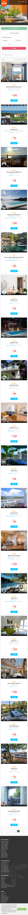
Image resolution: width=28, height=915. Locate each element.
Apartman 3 (14, 470)
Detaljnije (14, 100)
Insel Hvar (3, 879)
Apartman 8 (14, 768)
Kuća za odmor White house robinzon (14, 257)
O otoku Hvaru (3, 893)
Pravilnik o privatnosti (5, 897)
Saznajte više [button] (4, 913)
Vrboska (10, 771)
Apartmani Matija (14, 812)
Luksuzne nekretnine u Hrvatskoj (7, 886)
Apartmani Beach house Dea (14, 88)
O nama (2, 894)
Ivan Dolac (11, 132)
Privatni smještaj (4, 853)
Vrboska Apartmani (4, 866)
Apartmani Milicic (14, 471)
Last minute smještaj (4, 844)
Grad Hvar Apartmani (5, 862)
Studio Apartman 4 (14, 726)
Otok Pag (2, 882)
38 (2, 833)
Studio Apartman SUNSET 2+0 (14, 172)
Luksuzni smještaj (4, 845)
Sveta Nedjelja (11, 430)
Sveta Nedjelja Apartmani (5, 871)
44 (9, 833)
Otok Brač (3, 881)
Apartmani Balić (14, 301)
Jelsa (7, 345)
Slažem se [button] (22, 909)
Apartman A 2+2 (14, 427)
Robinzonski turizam (4, 849)
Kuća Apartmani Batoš (14, 386)
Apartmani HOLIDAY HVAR (14, 216)
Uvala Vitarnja (12, 345)
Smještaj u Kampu (4, 857)
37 (23, 831)
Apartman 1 (14, 640)
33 (13, 831)
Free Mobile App (4, 901)
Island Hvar (3, 877)
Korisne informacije (4, 898)
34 (15, 831)
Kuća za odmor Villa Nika (14, 683)
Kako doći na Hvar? (4, 899)
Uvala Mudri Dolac (12, 217)
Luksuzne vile (3, 850)
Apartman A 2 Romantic (14, 555)
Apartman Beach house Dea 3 (14, 87)
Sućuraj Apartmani (4, 867)
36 (20, 831)
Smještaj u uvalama (4, 847)
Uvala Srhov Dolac (12, 260)
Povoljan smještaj (4, 846)
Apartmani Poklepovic (14, 514)
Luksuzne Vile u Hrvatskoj (5, 885)
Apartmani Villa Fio (14, 173)
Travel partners (4, 887)
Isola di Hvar (3, 878)
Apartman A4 (14, 300)
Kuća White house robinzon (14, 258)
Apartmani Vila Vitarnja (14, 343)
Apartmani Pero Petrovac (14, 642)
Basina (6, 217)
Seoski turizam (3, 851)
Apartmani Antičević (14, 727)
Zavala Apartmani (4, 869)
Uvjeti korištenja (4, 895)
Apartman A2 (14, 129)
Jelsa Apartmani (4, 863)
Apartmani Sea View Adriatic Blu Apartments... (14, 130)
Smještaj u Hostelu (4, 855)
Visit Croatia (3, 902)
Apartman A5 (14, 513)
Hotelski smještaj (4, 854)
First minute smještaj (5, 842)
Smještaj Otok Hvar (4, 841)
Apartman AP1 (14, 342)
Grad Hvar (11, 90)
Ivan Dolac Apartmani (5, 870)
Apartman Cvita (14, 385)
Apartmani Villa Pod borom (14, 429)
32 (10, 831)
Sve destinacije (7, 37)
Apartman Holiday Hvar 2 (14, 214)
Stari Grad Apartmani (5, 865)
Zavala (10, 388)
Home (2, 23)
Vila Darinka (14, 770)
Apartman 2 (14, 598)
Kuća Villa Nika (14, 684)
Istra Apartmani (4, 883)
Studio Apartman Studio (14, 811)
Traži (14, 48)
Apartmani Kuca (14, 599)
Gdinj (7, 260)
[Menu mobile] (26, 2)
